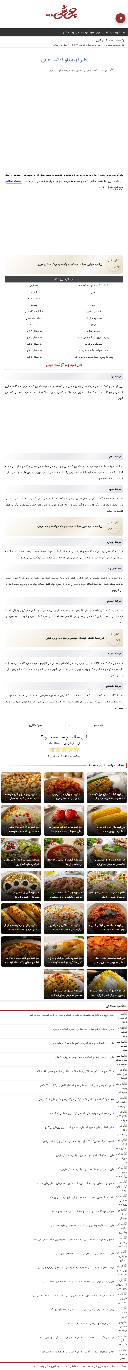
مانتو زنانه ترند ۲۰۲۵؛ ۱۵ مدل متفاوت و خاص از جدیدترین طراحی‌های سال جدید (73, 1240)
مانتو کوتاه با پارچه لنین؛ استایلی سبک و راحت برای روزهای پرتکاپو (79, 1127)
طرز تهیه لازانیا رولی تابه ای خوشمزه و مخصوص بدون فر (85, 1254)
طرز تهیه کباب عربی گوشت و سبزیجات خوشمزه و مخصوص (70, 526)
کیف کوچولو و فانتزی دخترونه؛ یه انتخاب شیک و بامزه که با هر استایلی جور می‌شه (72, 1015)
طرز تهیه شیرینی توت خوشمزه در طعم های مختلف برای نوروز (83, 1043)
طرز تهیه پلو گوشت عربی (64, 60)
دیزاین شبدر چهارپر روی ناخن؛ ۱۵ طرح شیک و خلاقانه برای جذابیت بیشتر (76, 1282)
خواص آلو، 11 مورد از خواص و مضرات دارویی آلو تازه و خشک (82, 1211)
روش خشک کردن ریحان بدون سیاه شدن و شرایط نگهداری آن (82, 1310)
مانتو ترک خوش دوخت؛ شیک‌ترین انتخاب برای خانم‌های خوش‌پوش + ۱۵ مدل (74, 1183)
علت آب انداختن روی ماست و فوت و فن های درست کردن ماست (80, 1197)
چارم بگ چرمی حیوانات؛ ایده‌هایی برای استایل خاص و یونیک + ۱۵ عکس (77, 1085)
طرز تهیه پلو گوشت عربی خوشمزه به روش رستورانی (94, 32)
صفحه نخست (115, 40)
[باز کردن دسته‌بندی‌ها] (121, 18)
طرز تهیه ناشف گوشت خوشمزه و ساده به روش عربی (75, 638)
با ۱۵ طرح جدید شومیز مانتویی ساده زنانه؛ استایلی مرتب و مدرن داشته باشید (74, 1071)
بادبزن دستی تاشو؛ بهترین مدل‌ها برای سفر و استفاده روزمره (83, 1029)
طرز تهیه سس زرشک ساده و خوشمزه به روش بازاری (87, 1169)
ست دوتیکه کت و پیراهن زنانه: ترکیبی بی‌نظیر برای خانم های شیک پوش (76, 1099)
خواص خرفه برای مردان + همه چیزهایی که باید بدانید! (86, 1324)
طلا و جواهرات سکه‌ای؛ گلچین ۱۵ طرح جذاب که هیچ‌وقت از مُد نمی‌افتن (77, 1352)
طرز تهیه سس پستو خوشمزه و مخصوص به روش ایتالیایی (84, 1057)
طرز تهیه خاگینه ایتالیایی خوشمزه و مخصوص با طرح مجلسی (82, 1225)
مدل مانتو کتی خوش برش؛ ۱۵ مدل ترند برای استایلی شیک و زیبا (81, 1113)
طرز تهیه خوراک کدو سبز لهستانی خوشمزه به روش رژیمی (85, 1155)
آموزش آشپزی (101, 40)
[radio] (76, 750)
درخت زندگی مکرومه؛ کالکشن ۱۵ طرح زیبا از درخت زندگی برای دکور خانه (77, 1338)
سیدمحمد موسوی (113, 45)
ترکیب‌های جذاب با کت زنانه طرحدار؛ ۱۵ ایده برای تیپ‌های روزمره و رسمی (76, 1268)
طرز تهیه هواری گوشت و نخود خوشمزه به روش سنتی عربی (71, 264)
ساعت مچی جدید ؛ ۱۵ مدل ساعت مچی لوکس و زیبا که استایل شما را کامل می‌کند (72, 1296)
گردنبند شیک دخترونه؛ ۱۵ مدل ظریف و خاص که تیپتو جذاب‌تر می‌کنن (78, 1141)
